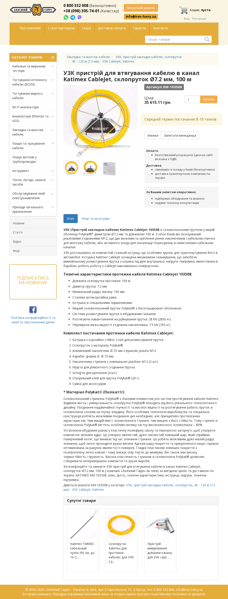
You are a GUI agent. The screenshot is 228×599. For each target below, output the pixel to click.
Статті (18, 232)
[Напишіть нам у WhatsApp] (66, 17)
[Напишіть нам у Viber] (79, 17)
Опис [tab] (70, 218)
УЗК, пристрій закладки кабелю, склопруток (159, 485)
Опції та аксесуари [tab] (95, 218)
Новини (18, 223)
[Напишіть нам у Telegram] (73, 17)
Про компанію (30, 28)
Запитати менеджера (180, 135)
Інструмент (20, 171)
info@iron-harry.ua (141, 17)
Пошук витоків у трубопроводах (24, 159)
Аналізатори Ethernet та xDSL (30, 118)
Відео (17, 241)
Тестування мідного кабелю (27, 95)
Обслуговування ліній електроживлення (28, 195)
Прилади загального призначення (27, 209)
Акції (16, 250)
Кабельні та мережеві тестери (28, 68)
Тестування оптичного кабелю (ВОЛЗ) (29, 82)
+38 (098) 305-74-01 (81, 10)
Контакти (160, 28)
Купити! (208, 99)
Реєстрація (199, 19)
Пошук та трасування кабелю (28, 145)
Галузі (86, 28)
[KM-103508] (72, 168)
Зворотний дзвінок (141, 8)
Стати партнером (61, 28)
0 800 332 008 (75, 5)
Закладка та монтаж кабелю (27, 132)
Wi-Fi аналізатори (25, 107)
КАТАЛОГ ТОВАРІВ (27, 57)
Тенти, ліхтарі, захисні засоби (29, 182)
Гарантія (139, 28)
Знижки (152, 135)
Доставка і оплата (112, 28)
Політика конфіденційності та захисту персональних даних (33, 319)
